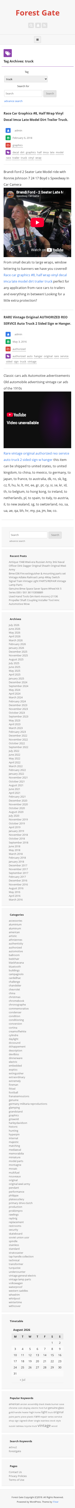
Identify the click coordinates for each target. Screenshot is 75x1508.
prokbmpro (16, 1211)
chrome (13, 1408)
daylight (13, 1039)
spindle (13, 1241)
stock (52, 1420)
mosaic (13, 1168)
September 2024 (18, 686)
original (48, 356)
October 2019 (17, 823)
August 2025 (16, 659)
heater (25, 1412)
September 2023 (18, 716)
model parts (16, 1161)
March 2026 (16, 640)
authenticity (16, 943)
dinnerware (15, 1058)
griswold (14, 1119)
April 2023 (14, 724)
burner (54, 1404)
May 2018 (14, 850)
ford (41, 1408)
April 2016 (14, 896)
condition (14, 1016)
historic (13, 1126)
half (39, 152)
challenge (14, 981)
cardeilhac (15, 978)
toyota (27, 1426)
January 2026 (16, 648)
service (64, 356)
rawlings (14, 1214)
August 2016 (16, 888)
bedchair (14, 959)
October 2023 (17, 712)
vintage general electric (22, 1275)
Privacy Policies (18, 1476)
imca (46, 152)
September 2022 (18, 747)
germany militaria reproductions (28, 1104)
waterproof (15, 1287)
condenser (15, 1012)
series (51, 1416)
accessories (15, 920)
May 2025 (14, 670)
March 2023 (16, 728)
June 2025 (14, 667)
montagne (15, 1165)
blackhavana (16, 962)
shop (11, 1420)
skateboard (15, 1233)
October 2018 (17, 838)
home (38, 1412)
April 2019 (14, 827)
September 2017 (18, 873)
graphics (18, 145)
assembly (33, 1404)
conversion (15, 1023)
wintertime (15, 1302)
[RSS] (44, 25)
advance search (13, 101)
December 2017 (18, 865)
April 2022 (14, 762)
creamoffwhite (17, 1031)
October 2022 (17, 743)
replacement (16, 1222)
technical (14, 1260)
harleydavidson (18, 1123)
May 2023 (14, 720)
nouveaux (15, 1176)
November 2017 (18, 869)
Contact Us (15, 1472)
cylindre (13, 1035)
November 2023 (18, 709)
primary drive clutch (21, 1203)
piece (23, 1416)
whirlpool (14, 1298)
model (59, 152)
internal (13, 1138)
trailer (15, 157)
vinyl (31, 157)
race (8, 157)
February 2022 (17, 770)
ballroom (14, 955)
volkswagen (16, 1283)
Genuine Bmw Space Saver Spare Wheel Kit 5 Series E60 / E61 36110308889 (35, 590)
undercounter (17, 1272)
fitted (12, 1088)
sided (9, 361)
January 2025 (16, 678)
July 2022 (14, 751)
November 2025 (18, 655)
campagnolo (16, 974)
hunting (13, 1130)
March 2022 (16, 766)
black (41, 1404)
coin (20, 1408)
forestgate (15, 1451)
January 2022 (16, 773)
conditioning (16, 1020)
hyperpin (14, 1134)
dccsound (14, 1043)
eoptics (13, 1069)
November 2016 (18, 884)
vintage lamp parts (20, 1279)
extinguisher (16, 1073)
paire (11, 1416)
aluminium (15, 924)
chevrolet (14, 989)
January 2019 (16, 831)
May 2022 (14, 758)
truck (24, 157)
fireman (13, 1084)
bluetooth (15, 966)
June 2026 (14, 629)
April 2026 (14, 636)
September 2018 (18, 842)
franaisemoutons (19, 1096)
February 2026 (17, 644)
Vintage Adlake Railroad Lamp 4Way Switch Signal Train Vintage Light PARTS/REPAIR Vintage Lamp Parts (37, 581)
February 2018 (17, 857)
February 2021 (17, 796)
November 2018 (18, 835)
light (44, 1412)
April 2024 (14, 693)
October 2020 (17, 808)
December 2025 (18, 651)
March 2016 (16, 899)
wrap (38, 157)
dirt (22, 152)
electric (13, 1062)
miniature (14, 1157)
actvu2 (13, 1447)
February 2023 (17, 732)
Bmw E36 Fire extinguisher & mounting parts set (37, 573)
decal (16, 152)
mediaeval (15, 1149)
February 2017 (17, 876)
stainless (14, 1245)
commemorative (19, 1008)
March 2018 (16, 854)
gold (11, 1412)
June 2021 (14, 789)
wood (54, 1426)
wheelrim (14, 1294)
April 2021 (14, 793)
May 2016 (14, 892)
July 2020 (14, 815)
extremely (15, 1081)
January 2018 (16, 861)
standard (14, 1249)
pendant (14, 1187)
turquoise (14, 1268)
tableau (20, 1426)
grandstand (16, 1111)
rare (56, 356)
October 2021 (17, 781)
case (61, 1404)
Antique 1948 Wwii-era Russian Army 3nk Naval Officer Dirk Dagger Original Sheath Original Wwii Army (37, 565)
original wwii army (19, 1184)
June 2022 (14, 754)
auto (30, 356)
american (14, 932)
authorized (19, 349)
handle (17, 1412)
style (58, 1420)
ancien (23, 1404)
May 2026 (14, 632)
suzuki (12, 1426)
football (13, 1092)
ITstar (55, 1501)
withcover (15, 1306)
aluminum (15, 928)
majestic (14, 1142)
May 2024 (14, 690)
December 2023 (18, 705)
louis (50, 1412)
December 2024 (18, 682)
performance (16, 1191)
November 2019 (18, 819)
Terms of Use (16, 1480)
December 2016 (18, 880)
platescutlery (16, 1199)
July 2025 (14, 663)
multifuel (14, 1172)
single (37, 1420)
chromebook (16, 1001)
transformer (16, 1264)
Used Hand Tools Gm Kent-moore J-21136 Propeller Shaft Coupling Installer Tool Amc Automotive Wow (34, 600)
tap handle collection (21, 1256)
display (27, 1408)
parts (17, 1416)
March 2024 (16, 697)
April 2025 (14, 674)
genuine (13, 1100)
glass (61, 1408)
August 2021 (16, 785)
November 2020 (18, 804)
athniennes (15, 940)
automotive (16, 951)
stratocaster (16, 1252)
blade (48, 1404)
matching (14, 1146)
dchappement (17, 1046)
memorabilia (16, 1153)
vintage (32, 361)
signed (23, 1420)
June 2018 (14, 846)
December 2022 (18, 735)
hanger (38, 356)
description (15, 1050)
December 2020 (18, 800)
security (13, 1229)
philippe (13, 1195)
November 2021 (18, 777)
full (45, 1408)
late (52, 152)
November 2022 (18, 739)
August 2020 (16, 812)
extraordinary (17, 1077)
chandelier (15, 985)
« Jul (22, 1380)
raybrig (13, 1218)
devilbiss (14, 1054)
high (31, 1412)
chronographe (17, 1004)
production (15, 1207)
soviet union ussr (19, 1237)
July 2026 (14, 625)
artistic (13, 936)
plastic (30, 1416)
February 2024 (17, 701)
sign (16, 361)
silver (30, 1420)
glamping (14, 1107)
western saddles (18, 1290)
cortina (13, 1027)
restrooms (15, 1226)
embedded (15, 1065)
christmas (14, 997)
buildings (14, 970)
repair (43, 1416)
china (12, 993)
